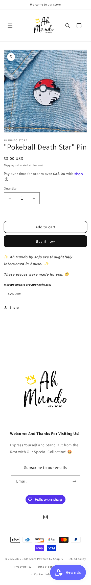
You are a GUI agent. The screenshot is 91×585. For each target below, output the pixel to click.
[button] (10, 25)
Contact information (47, 574)
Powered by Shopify (50, 559)
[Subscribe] (74, 481)
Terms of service (46, 566)
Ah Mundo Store (25, 559)
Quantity (10, 188)
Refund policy (77, 559)
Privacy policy (22, 566)
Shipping (9, 165)
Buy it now (45, 241)
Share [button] (14, 307)
